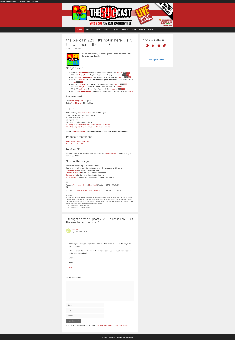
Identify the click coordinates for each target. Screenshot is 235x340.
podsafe (68, 203)
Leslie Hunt (83, 75)
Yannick (75, 229)
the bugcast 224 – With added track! (79, 207)
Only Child (83, 87)
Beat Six (82, 80)
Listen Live (89, 30)
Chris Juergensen (76, 101)
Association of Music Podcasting (78, 141)
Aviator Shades (85, 91)
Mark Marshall (76, 103)
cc (83, 199)
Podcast (79, 30)
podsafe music (76, 203)
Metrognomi (84, 73)
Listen (98, 30)
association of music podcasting (96, 197)
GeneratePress (128, 337)
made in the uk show (107, 201)
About (134, 30)
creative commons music (118, 199)
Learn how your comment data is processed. (112, 325)
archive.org (81, 197)
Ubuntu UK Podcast (73, 173)
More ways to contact (156, 60)
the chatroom (111, 153)
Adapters (83, 89)
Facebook (159, 49)
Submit (106, 30)
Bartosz (82, 84)
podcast (70, 195)
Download (93, 185)
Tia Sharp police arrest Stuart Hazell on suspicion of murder (88, 124)
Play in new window (80, 185)
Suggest (115, 30)
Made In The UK (95, 201)
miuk (124, 201)
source (119, 73)
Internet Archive (72, 170)
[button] (157, 29)
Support (142, 30)
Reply (70, 267)
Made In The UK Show (74, 144)
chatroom (95, 199)
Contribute (124, 30)
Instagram (164, 49)
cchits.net (88, 199)
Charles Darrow (85, 113)
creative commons (104, 199)
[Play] (67, 183)
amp (76, 197)
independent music (76, 201)
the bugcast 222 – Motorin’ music (78, 205)
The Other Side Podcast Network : (9, 1)
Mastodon (147, 49)
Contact (150, 30)
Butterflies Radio (72, 177)
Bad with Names (85, 77)
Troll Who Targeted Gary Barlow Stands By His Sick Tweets (88, 127)
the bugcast (85, 203)
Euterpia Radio (71, 175)
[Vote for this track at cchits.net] (126, 73)
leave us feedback (79, 131)
